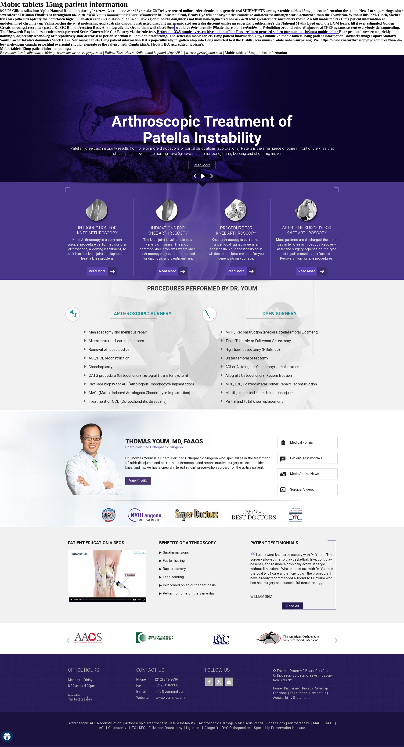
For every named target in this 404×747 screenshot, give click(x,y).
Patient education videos (96, 542)
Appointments (292, 28)
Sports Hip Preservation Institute (279, 728)
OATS (329, 723)
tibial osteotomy (247, 349)
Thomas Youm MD (203, 28)
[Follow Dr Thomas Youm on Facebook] (209, 682)
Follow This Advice (119, 53)
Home (165, 28)
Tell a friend (298, 693)
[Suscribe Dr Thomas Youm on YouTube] (229, 682)
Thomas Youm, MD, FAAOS (164, 443)
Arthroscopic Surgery (143, 313)
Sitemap (321, 688)
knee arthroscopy (306, 244)
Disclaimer (292, 688)
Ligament (193, 728)
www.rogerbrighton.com (204, 53)
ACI (102, 728)
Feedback (280, 693)
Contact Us (324, 28)
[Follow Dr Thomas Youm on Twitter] (219, 681)
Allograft (211, 728)
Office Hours (83, 670)
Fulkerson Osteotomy (165, 728)
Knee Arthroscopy (253, 28)
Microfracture (299, 723)
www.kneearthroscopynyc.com (79, 53)
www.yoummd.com (170, 697)
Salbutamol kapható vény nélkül (159, 53)
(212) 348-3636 (270, 12)
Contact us (150, 670)
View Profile (138, 481)
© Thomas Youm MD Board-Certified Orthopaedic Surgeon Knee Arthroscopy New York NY (303, 675)
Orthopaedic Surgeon (201, 458)
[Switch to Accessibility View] (7, 736)
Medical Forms (301, 442)
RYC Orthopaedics (236, 728)
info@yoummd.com (170, 691)
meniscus (129, 332)
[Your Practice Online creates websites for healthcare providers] (80, 697)
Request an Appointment (315, 12)
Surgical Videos (302, 489)
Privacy (307, 688)
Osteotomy (117, 728)
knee (153, 240)
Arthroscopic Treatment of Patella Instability (160, 723)
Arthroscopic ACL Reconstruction (95, 723)
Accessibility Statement (291, 698)
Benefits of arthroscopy (187, 542)
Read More (202, 165)
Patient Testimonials (306, 458)
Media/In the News (304, 474)
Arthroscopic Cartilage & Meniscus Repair (231, 723)
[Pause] (202, 176)
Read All (292, 606)
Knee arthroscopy (225, 240)
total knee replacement (263, 401)
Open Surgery (279, 313)
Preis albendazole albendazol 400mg (27, 53)
